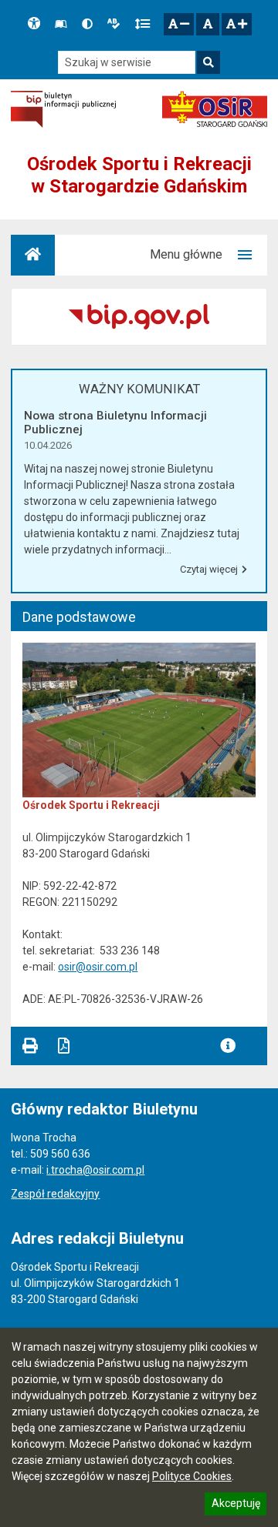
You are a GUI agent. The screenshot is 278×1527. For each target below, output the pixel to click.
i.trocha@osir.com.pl (95, 1170)
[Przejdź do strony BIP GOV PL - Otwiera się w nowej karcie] (63, 109)
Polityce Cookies (192, 1476)
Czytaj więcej (208, 571)
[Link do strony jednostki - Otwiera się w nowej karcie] (214, 109)
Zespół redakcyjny (55, 1194)
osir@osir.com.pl (97, 967)
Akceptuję (235, 1505)
